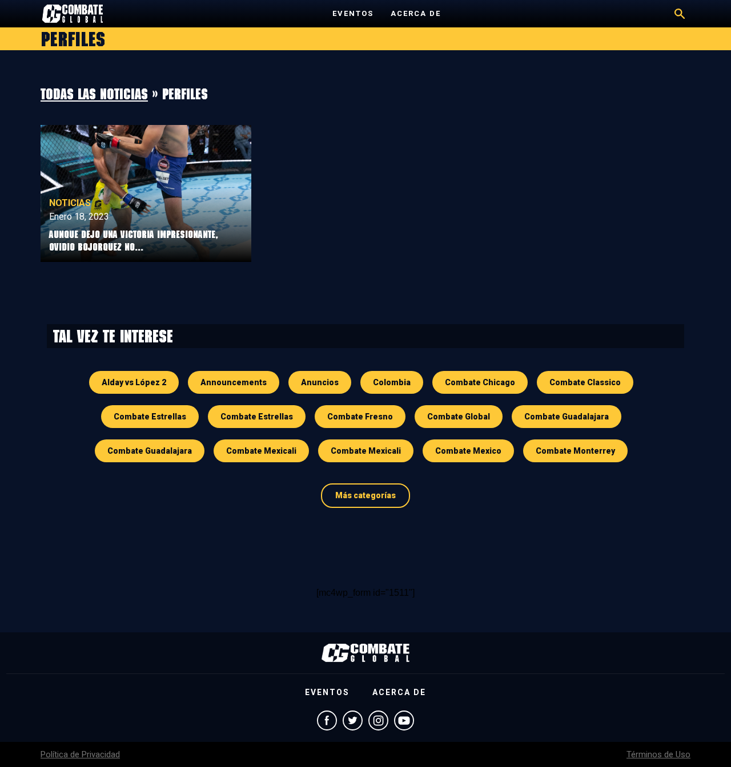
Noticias (70, 202)
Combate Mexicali (261, 450)
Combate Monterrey (575, 450)
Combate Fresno (360, 416)
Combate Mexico (468, 450)
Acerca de (416, 13)
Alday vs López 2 (134, 382)
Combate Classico (585, 382)
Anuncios (320, 382)
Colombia (392, 382)
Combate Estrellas (150, 416)
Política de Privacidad (80, 754)
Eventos (352, 13)
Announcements (233, 382)
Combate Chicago (480, 382)
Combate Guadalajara (566, 416)
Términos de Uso (658, 754)
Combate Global (458, 416)
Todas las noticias (94, 93)
